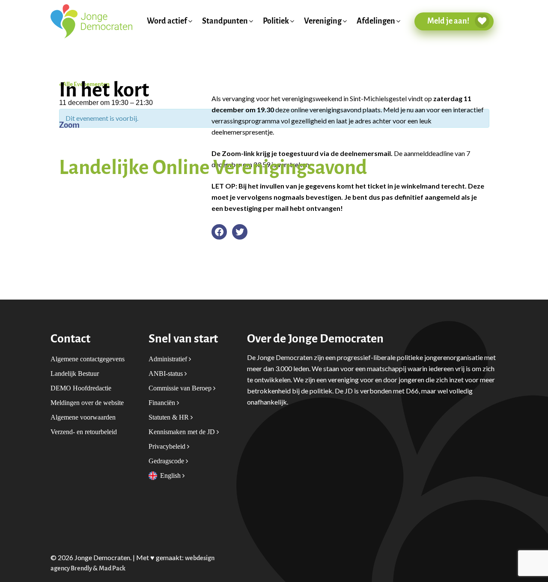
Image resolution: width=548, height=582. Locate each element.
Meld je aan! (449, 21)
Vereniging (323, 21)
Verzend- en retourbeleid (84, 431)
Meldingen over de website (87, 402)
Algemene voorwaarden (83, 417)
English (171, 475)
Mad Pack (112, 568)
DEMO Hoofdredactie (81, 388)
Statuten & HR (170, 417)
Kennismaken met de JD (183, 431)
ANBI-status (167, 373)
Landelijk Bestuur (75, 373)
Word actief (167, 21)
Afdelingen (376, 21)
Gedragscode (167, 461)
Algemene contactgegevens (88, 359)
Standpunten (225, 21)
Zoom (69, 125)
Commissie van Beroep (181, 388)
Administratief (169, 359)
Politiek (276, 21)
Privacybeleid (168, 446)
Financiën (163, 402)
